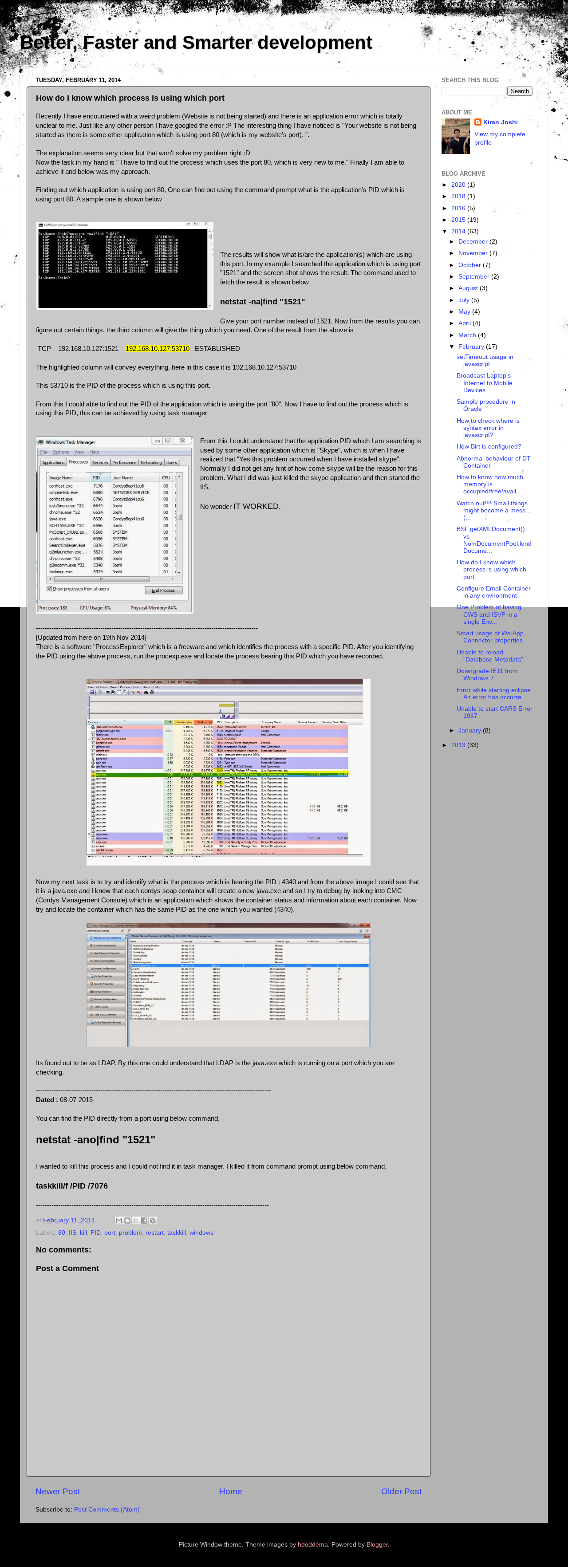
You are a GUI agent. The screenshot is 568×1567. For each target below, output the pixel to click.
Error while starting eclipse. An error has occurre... (494, 694)
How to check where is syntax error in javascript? (488, 427)
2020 (459, 184)
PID (96, 1232)
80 (61, 1232)
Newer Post (58, 1491)
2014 (459, 231)
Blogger (377, 1544)
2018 (459, 196)
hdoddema (313, 1544)
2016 (459, 208)
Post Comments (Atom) (107, 1509)
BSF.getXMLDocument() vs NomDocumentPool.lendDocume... (494, 540)
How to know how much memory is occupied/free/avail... (490, 484)
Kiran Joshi (500, 122)
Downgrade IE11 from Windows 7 (487, 674)
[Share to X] (135, 1220)
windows (201, 1232)
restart (155, 1232)
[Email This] (118, 1220)
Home (230, 1491)
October (470, 265)
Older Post (401, 1491)
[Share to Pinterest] (152, 1220)
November (473, 253)
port (109, 1232)
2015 (459, 220)
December (473, 241)
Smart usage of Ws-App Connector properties (490, 637)
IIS (72, 1232)
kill (83, 1232)
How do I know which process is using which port (491, 569)
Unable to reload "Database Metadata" (490, 656)
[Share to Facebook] (144, 1220)
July (464, 300)
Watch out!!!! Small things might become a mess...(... (494, 510)
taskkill (176, 1232)
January (470, 730)
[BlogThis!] (127, 1220)
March (468, 335)
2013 (459, 745)
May (465, 311)
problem (130, 1232)
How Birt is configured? (489, 446)
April (465, 323)
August (469, 288)
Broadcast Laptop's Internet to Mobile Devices (485, 382)
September (474, 276)
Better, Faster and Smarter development (196, 42)
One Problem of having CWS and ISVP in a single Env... (489, 614)
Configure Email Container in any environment (494, 592)
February (472, 346)
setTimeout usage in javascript (485, 360)
